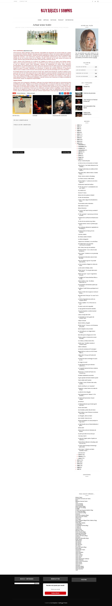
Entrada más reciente (18, 152)
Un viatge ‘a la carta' (82, 362)
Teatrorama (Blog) (79, 567)
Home (15, 1)
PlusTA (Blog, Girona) (80, 534)
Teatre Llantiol (78, 556)
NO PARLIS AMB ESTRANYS (85, 236)
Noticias (53, 20)
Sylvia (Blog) (78, 548)
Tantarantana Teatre (80, 549)
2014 (78, 141)
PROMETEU (86, 86)
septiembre (81, 150)
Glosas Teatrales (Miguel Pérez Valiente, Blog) (86, 520)
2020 (78, 130)
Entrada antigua (66, 152)
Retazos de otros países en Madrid (86, 195)
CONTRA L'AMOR (82, 234)
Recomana (77, 537)
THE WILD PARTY (82, 436)
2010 (78, 463)
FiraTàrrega (78, 519)
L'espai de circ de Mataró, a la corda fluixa (87, 241)
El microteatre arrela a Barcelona (85, 203)
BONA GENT (81, 427)
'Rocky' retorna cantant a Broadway (86, 176)
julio (79, 153)
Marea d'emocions (82, 208)
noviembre (81, 146)
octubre (80, 148)
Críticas (46, 20)
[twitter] (95, 1)
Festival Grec (78, 517)
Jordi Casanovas (54, 27)
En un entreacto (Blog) (80, 512)
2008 (78, 467)
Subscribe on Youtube (82, 73)
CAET (76, 502)
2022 (78, 127)
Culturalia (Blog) (79, 505)
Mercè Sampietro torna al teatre (85, 328)
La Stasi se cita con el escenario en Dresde (88, 163)
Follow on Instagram (82, 76)
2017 (78, 136)
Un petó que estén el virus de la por (86, 433)
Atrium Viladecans (30, 27)
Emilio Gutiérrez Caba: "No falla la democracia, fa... (86, 281)
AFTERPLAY (81, 401)
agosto (80, 152)
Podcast (61, 20)
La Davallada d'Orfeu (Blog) (81, 525)
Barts (76, 500)
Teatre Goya (78, 553)
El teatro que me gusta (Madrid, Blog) (84, 510)
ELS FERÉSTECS (82, 190)
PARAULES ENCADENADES (60, 115)
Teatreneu (77, 565)
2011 (78, 462)
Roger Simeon (78, 539)
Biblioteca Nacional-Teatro (81, 501)
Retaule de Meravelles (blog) (82, 538)
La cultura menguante (83, 239)
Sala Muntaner (78, 544)
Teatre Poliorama (79, 560)
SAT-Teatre (78, 546)
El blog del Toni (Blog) (80, 507)
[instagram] (98, 1)
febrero (80, 456)
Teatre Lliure (78, 557)
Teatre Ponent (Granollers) (81, 561)
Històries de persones (89, 93)
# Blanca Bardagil (31, 93)
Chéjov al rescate (82, 320)
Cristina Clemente (46, 27)
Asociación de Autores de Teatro (83, 498)
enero (80, 458)
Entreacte (77, 514)
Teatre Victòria (78, 563)
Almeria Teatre (78, 497)
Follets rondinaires (82, 346)
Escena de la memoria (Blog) (82, 515)
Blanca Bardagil (38, 27)
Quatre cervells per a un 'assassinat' (86, 386)
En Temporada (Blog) (80, 511)
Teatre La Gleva (79, 554)
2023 (78, 125)
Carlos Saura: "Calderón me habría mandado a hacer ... (86, 450)
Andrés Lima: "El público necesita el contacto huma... (86, 344)
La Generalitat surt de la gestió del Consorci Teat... (86, 317)
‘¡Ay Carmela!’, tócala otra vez (85, 418)
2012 (78, 460)
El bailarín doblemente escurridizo (86, 375)
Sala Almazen (78, 540)
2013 (78, 143)
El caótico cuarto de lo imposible (85, 306)
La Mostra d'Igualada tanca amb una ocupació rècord (86, 299)
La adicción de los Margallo (84, 392)
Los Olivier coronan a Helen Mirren (86, 178)
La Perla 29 (78, 526)
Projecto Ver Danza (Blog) (81, 535)
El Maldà (77, 508)
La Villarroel (78, 528)
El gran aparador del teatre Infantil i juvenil (88, 377)
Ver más (95, 57)
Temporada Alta (79, 568)
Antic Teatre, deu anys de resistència (86, 247)
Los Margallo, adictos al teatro (85, 415)
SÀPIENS (35, 115)
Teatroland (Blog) (79, 566)
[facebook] (92, 1)
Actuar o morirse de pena (84, 160)
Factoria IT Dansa (82, 192)
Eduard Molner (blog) (80, 506)
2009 (78, 465)
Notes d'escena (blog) (80, 531)
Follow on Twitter (81, 66)
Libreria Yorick (78, 529)
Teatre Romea (78, 562)
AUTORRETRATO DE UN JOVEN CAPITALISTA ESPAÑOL (85, 244)
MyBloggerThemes (63, 602)
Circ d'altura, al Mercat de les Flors (86, 340)
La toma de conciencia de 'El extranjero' (87, 349)
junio (79, 155)
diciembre (81, 144)
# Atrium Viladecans (21, 93)
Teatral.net (77, 551)
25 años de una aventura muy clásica (86, 221)
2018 (78, 134)
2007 (78, 469)
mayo (80, 157)
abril (79, 159)
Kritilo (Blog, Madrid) (80, 523)
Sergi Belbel (65, 27)
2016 (78, 137)
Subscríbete (55, 593)
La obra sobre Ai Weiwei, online (85, 267)
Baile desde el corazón (83, 205)
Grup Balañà (78, 521)
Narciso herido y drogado (84, 323)
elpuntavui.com (28, 50)
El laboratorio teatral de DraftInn (85, 184)
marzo (80, 454)
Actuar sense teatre (82, 407)
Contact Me (23, 1)
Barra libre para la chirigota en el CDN (87, 334)
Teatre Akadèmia (79, 552)
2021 (78, 128)
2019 (78, 132)
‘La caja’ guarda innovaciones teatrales (87, 308)
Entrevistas (69, 20)
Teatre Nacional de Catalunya (82, 558)
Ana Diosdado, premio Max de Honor (86, 410)
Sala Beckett (78, 542)
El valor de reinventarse (83, 197)
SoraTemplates (53, 602)
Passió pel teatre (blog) (80, 533)
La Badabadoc (78, 524)
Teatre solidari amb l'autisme (84, 380)
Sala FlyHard (78, 543)
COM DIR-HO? (81, 452)
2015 (78, 139)
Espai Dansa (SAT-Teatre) (81, 516)
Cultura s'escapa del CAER (84, 314)
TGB (76, 570)
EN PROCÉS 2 (16, 115)
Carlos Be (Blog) (79, 503)
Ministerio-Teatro (79, 530)
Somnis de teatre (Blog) (80, 547)
